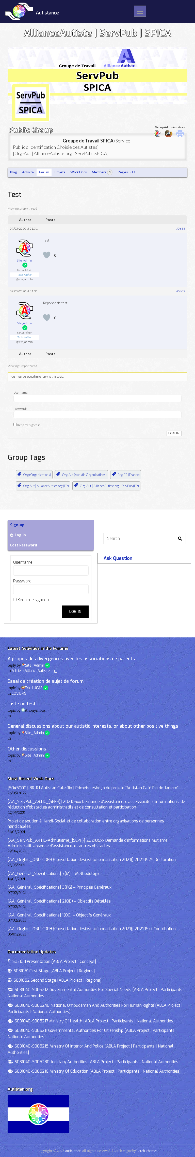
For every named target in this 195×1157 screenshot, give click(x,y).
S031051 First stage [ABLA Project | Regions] (53, 971)
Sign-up (17, 525)
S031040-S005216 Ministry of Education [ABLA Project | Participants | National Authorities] (97, 1071)
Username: (20, 392)
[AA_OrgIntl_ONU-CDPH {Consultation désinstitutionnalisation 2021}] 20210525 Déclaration (92, 859)
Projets (59, 172)
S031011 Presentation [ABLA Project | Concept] (53, 961)
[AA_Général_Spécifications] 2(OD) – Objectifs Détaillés (59, 901)
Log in (20, 535)
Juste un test (22, 704)
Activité (28, 172)
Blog (13, 172)
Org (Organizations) (37, 475)
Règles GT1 (126, 172)
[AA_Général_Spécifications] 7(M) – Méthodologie (54, 873)
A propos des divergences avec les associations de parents (71, 659)
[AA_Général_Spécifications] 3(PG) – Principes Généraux (59, 887)
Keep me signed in (29, 425)
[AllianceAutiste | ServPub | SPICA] (97, 103)
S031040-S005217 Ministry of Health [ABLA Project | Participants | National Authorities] (94, 1021)
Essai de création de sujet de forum (46, 681)
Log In (174, 433)
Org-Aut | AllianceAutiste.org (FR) (46, 486)
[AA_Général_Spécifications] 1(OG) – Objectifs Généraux (59, 915)
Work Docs (78, 172)
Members (101, 172)
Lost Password (23, 545)
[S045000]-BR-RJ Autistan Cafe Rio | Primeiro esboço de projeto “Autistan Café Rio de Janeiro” (93, 788)
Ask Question (118, 558)
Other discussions (27, 749)
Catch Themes (147, 1151)
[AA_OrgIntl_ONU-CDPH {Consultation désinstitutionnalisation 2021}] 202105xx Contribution (92, 928)
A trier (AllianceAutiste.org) (34, 670)
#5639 (180, 291)
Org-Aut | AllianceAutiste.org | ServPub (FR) (109, 486)
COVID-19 (19, 693)
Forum (44, 172)
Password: (20, 409)
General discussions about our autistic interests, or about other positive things (93, 726)
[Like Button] (47, 255)
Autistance (47, 12)
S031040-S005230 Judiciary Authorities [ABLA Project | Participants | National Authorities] (96, 1061)
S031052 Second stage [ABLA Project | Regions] (57, 980)
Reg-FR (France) (129, 475)
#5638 (180, 228)
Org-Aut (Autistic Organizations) (84, 475)
